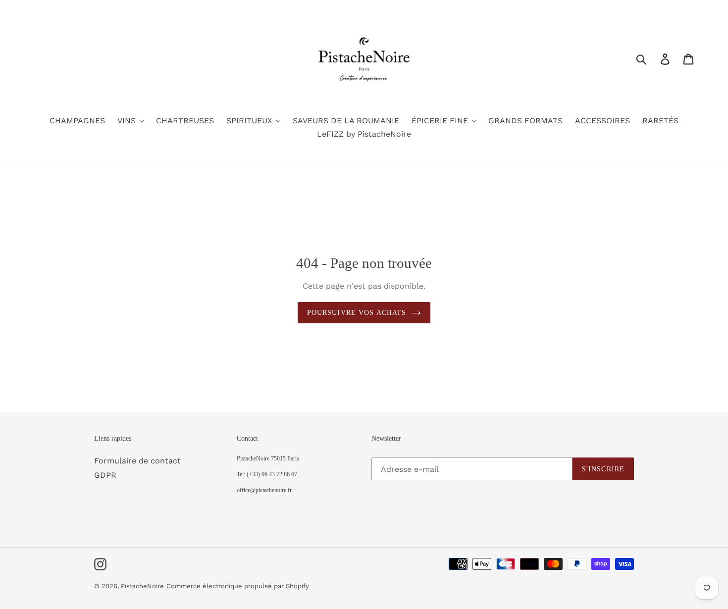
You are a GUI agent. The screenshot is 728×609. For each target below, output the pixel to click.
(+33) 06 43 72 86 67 (272, 474)
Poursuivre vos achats (357, 312)
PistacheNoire (142, 586)
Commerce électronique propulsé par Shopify (237, 586)
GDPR (105, 475)
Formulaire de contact (137, 460)
